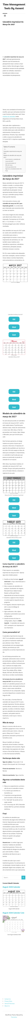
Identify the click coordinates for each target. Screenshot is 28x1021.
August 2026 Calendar (11, 887)
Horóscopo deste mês (10, 167)
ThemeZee (14, 1017)
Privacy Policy (8, 1001)
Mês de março (8, 165)
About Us (7, 1006)
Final (6, 171)
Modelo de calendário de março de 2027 (12, 156)
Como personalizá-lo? (10, 163)
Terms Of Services (10, 1004)
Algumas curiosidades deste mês (13, 169)
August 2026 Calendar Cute (13, 912)
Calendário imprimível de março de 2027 (13, 152)
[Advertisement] (14, 40)
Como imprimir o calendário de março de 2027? (12, 160)
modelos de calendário (9, 116)
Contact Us (8, 999)
